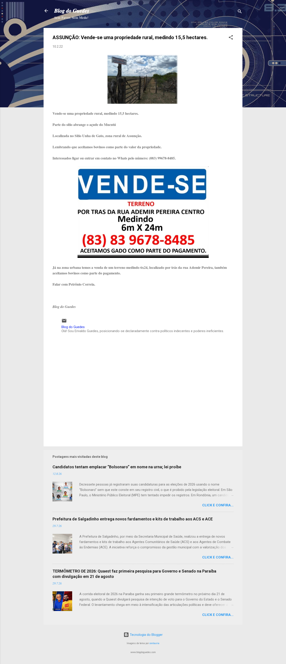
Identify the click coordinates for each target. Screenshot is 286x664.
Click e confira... (217, 505)
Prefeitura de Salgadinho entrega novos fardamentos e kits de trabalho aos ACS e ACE (133, 519)
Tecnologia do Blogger (146, 635)
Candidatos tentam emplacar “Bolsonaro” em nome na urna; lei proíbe (117, 467)
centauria (154, 643)
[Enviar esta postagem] (64, 322)
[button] (230, 38)
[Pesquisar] (239, 12)
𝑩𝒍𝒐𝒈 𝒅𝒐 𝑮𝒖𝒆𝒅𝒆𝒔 (71, 11)
